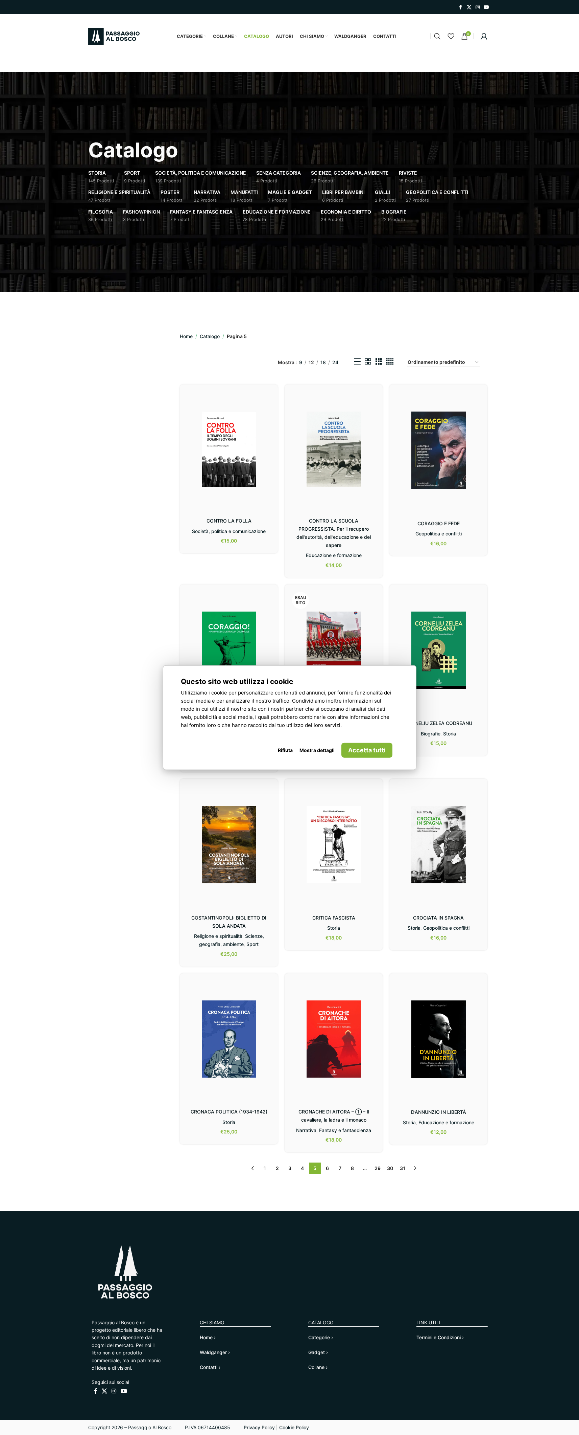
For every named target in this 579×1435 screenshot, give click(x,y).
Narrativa (306, 1130)
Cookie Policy (294, 1427)
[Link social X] (469, 7)
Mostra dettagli (317, 750)
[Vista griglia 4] (389, 362)
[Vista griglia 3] (379, 362)
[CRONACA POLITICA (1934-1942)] (229, 1039)
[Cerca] (437, 36)
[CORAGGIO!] (229, 650)
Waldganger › (215, 1352)
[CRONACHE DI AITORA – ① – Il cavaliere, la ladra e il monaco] (333, 1039)
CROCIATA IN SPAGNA (438, 918)
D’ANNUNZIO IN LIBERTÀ (438, 1112)
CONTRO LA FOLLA (229, 521)
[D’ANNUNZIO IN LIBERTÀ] (438, 1039)
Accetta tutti (367, 749)
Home (186, 336)
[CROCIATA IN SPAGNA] (438, 844)
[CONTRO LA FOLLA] (229, 449)
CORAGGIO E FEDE (438, 523)
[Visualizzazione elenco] (357, 362)
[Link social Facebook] (461, 7)
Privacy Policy (259, 1427)
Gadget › (318, 1352)
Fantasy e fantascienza (345, 1130)
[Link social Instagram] (478, 7)
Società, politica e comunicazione (229, 531)
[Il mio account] (484, 36)
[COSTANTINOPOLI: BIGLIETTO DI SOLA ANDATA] (229, 844)
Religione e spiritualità (218, 936)
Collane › (318, 1367)
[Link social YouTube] (486, 7)
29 (378, 1168)
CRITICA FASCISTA (333, 918)
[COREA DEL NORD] (333, 648)
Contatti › (210, 1367)
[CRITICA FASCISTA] (333, 844)
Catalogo (210, 336)
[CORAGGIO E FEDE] (438, 450)
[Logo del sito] (114, 36)
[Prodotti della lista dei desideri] (451, 36)
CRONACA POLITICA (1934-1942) (229, 1111)
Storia (449, 733)
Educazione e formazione (334, 555)
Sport (252, 944)
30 (390, 1168)
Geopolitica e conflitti (438, 533)
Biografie (430, 733)
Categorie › (320, 1337)
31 (402, 1168)
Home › (208, 1337)
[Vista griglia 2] (368, 362)
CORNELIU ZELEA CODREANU (438, 723)
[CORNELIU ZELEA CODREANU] (438, 650)
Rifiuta (285, 750)
